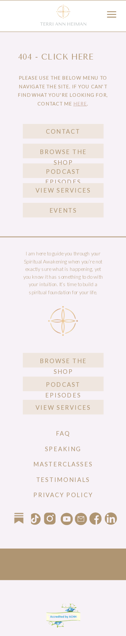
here (80, 103)
